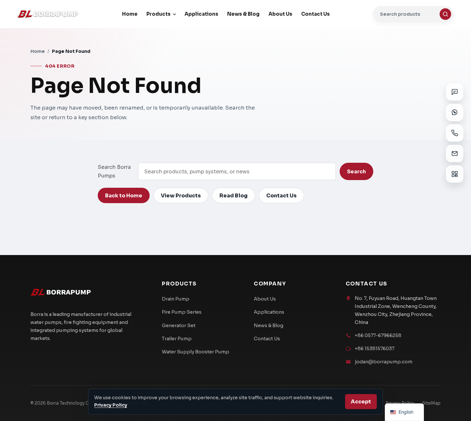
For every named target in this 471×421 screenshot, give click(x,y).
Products (158, 14)
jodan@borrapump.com (383, 362)
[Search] (445, 14)
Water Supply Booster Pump (195, 352)
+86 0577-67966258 (378, 335)
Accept (361, 401)
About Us (280, 14)
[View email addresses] (454, 153)
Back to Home (123, 195)
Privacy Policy (110, 405)
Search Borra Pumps (114, 171)
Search (356, 171)
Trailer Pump (177, 339)
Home (129, 14)
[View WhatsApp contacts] (454, 112)
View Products (181, 195)
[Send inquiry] (454, 92)
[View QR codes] (454, 174)
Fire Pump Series (182, 312)
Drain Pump (175, 299)
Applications (201, 14)
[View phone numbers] (454, 133)
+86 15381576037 (374, 348)
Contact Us (315, 14)
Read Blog (233, 195)
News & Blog (243, 14)
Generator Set (178, 325)
